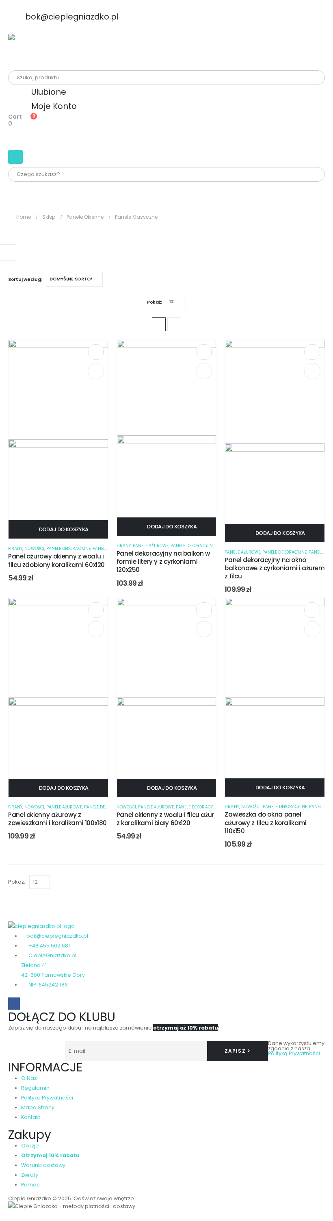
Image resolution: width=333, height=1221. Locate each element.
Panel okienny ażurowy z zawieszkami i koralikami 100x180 (57, 818)
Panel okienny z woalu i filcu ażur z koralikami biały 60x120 (165, 818)
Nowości (34, 548)
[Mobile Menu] (15, 157)
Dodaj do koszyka (64, 529)
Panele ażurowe (151, 546)
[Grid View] (159, 324)
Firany (15, 548)
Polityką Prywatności (294, 1053)
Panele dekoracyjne (68, 548)
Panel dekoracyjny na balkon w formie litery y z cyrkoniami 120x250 (163, 561)
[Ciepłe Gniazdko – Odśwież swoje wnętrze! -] (30, 52)
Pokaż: (154, 302)
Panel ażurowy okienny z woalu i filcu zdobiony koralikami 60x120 (56, 560)
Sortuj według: (25, 279)
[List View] (174, 324)
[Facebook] (14, 1003)
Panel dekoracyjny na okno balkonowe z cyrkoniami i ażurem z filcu (274, 568)
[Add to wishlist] (96, 352)
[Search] (101, 78)
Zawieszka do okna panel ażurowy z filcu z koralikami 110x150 (266, 822)
